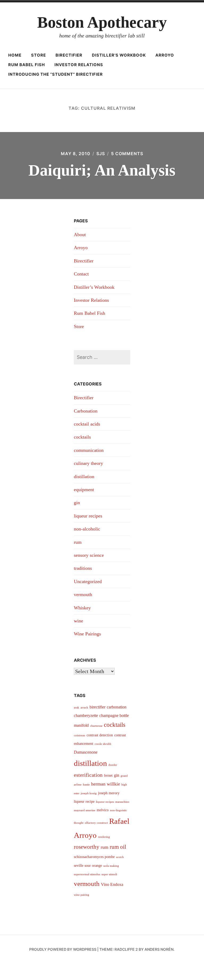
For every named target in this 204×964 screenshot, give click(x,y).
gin (77, 502)
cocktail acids (87, 424)
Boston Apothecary (102, 22)
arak (76, 707)
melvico (103, 810)
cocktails (82, 437)
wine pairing (81, 894)
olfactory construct (96, 822)
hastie (86, 784)
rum (78, 542)
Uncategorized (88, 581)
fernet (108, 776)
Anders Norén (158, 949)
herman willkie (105, 784)
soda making (111, 865)
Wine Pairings (87, 633)
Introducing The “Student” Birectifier (55, 74)
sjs (100, 153)
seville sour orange (88, 866)
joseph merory (109, 793)
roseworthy (86, 847)
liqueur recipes (88, 516)
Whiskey (82, 607)
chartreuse (96, 725)
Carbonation (85, 411)
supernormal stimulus (87, 874)
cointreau (79, 735)
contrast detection (100, 735)
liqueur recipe (84, 802)
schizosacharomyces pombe (94, 857)
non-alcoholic (87, 529)
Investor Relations (78, 64)
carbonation (116, 707)
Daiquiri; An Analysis (101, 170)
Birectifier (69, 55)
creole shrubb (103, 743)
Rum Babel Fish (26, 64)
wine (78, 620)
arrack (84, 707)
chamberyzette (86, 715)
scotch (120, 857)
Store (38, 55)
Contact (81, 274)
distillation (84, 476)
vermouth (83, 594)
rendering (104, 836)
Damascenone (85, 752)
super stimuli (109, 874)
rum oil (118, 847)
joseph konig (89, 793)
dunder (112, 764)
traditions (83, 568)
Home (15, 55)
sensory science (89, 555)
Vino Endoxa (112, 884)
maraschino (122, 801)
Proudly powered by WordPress (62, 949)
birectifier (97, 707)
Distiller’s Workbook (119, 55)
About (80, 234)
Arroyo (164, 55)
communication (89, 450)
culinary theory (88, 463)
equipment (84, 489)
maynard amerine (84, 810)
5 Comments (127, 153)
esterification (88, 775)
